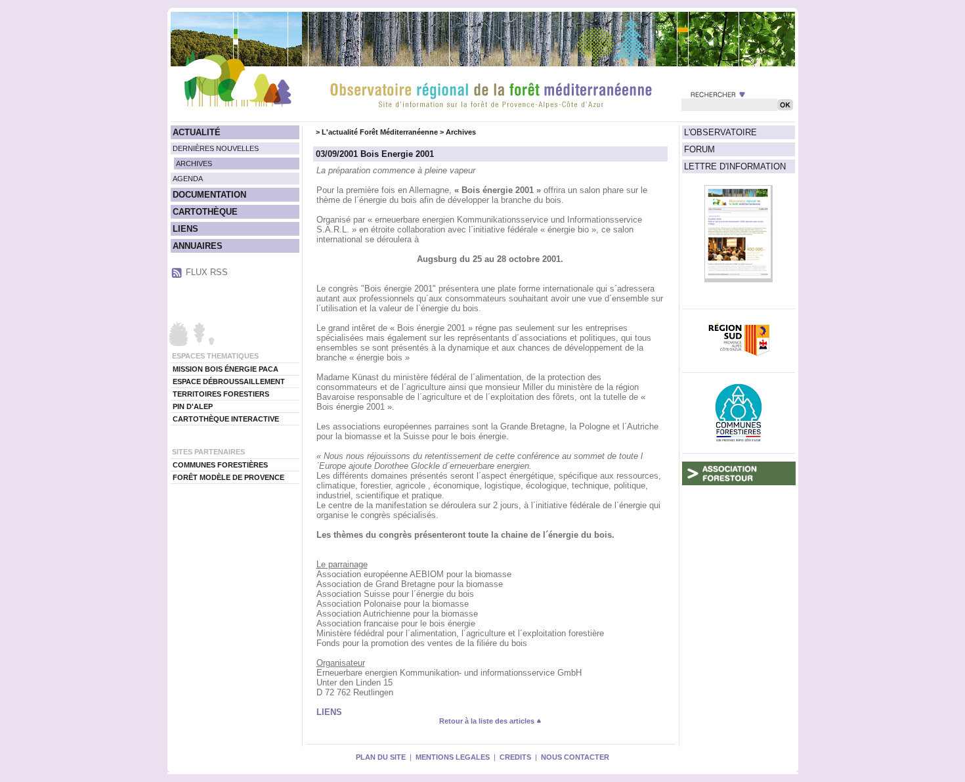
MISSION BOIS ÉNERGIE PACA (225, 369)
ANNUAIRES (198, 246)
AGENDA (188, 179)
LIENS (185, 229)
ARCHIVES (194, 163)
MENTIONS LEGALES (453, 757)
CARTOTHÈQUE (205, 212)
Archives (461, 132)
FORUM (699, 149)
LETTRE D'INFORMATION (735, 166)
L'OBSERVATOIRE (720, 132)
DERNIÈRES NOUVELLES (216, 148)
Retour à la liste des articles (487, 721)
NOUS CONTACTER (575, 757)
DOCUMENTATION (209, 195)
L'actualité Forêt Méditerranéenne (380, 132)
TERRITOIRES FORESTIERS (221, 394)
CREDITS (515, 757)
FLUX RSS (207, 272)
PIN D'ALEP (193, 406)
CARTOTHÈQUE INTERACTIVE (226, 419)
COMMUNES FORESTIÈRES (220, 465)
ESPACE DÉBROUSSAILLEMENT (229, 381)
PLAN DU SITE (381, 757)
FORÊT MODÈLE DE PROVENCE (228, 477)
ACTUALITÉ (197, 132)
